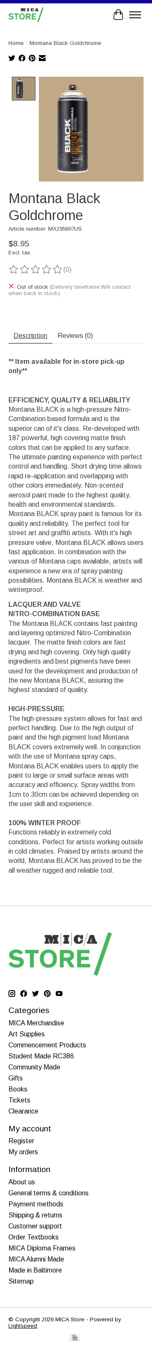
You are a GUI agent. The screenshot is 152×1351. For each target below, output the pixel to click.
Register (21, 1140)
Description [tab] (30, 335)
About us (21, 1182)
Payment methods (35, 1204)
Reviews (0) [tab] (75, 335)
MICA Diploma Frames (42, 1248)
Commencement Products (47, 1045)
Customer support (35, 1226)
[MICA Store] (25, 14)
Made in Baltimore (35, 1270)
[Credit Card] (74, 1338)
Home (16, 43)
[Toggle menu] (135, 14)
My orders (23, 1152)
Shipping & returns (35, 1215)
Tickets (19, 1100)
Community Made (34, 1067)
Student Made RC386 (41, 1056)
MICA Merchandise (36, 1023)
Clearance (23, 1111)
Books (17, 1089)
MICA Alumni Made (36, 1259)
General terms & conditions (48, 1193)
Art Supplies (26, 1034)
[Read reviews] (35, 270)
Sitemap (21, 1281)
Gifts (15, 1078)
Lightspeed (22, 1326)
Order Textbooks (33, 1237)
